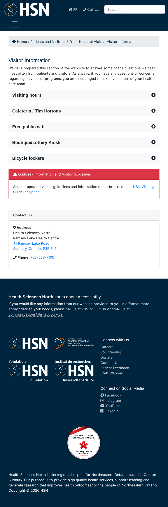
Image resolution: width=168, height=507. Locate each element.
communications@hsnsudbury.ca (36, 314)
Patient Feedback (114, 368)
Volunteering (110, 352)
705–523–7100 (94, 309)
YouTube (112, 405)
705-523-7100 (42, 257)
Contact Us (109, 362)
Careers (106, 347)
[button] (84, 95)
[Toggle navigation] (15, 23)
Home (21, 41)
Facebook (112, 395)
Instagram (112, 400)
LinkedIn (110, 411)
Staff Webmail (112, 373)
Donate (106, 357)
